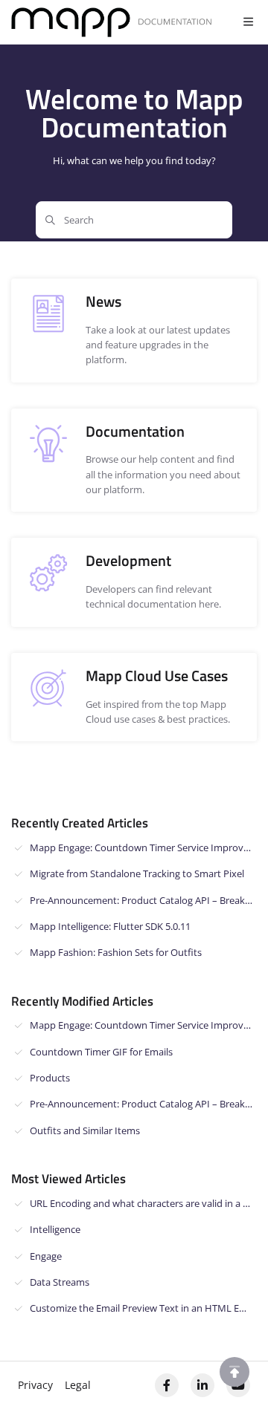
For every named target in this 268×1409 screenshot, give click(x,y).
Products (50, 1077)
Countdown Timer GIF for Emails (101, 1051)
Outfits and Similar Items (85, 1130)
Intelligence (55, 1229)
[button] (234, 1372)
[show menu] (248, 22)
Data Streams (59, 1282)
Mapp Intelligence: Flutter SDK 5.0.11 (110, 926)
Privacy (35, 1385)
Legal (78, 1385)
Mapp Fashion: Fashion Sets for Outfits (116, 952)
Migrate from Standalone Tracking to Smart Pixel (137, 873)
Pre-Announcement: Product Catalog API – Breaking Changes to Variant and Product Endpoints (143, 900)
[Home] (111, 22)
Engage (46, 1256)
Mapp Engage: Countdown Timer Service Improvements (143, 847)
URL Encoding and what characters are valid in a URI (143, 1203)
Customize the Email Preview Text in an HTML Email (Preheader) (143, 1308)
